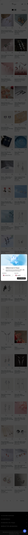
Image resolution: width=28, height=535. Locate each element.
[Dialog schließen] (26, 255)
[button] (7, 275)
